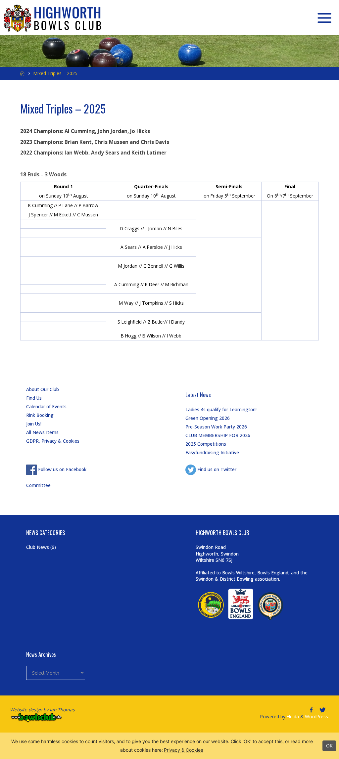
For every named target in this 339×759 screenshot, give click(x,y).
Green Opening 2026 (207, 418)
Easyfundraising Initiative (212, 452)
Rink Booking (40, 415)
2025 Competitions (205, 444)
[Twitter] (322, 709)
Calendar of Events (46, 406)
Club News (37, 547)
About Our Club (42, 389)
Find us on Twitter (216, 469)
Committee (38, 485)
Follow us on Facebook (61, 469)
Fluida (292, 716)
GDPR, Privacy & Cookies (52, 441)
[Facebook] (311, 709)
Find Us (34, 398)
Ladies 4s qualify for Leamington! (221, 409)
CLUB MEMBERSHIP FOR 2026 (217, 435)
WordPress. (317, 716)
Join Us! (33, 424)
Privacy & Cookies (183, 750)
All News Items (42, 432)
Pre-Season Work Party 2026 (216, 427)
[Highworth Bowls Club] (53, 17)
